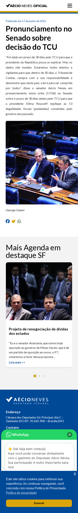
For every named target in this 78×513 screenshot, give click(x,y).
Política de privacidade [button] (21, 492)
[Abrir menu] (70, 5)
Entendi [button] (39, 503)
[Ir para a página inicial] (27, 400)
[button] (35, 376)
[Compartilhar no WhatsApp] (19, 221)
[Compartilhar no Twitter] (14, 221)
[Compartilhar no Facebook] (8, 221)
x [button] (75, 473)
